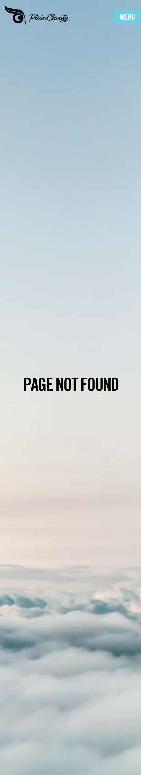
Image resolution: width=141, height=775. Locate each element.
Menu (127, 17)
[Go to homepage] (37, 14)
